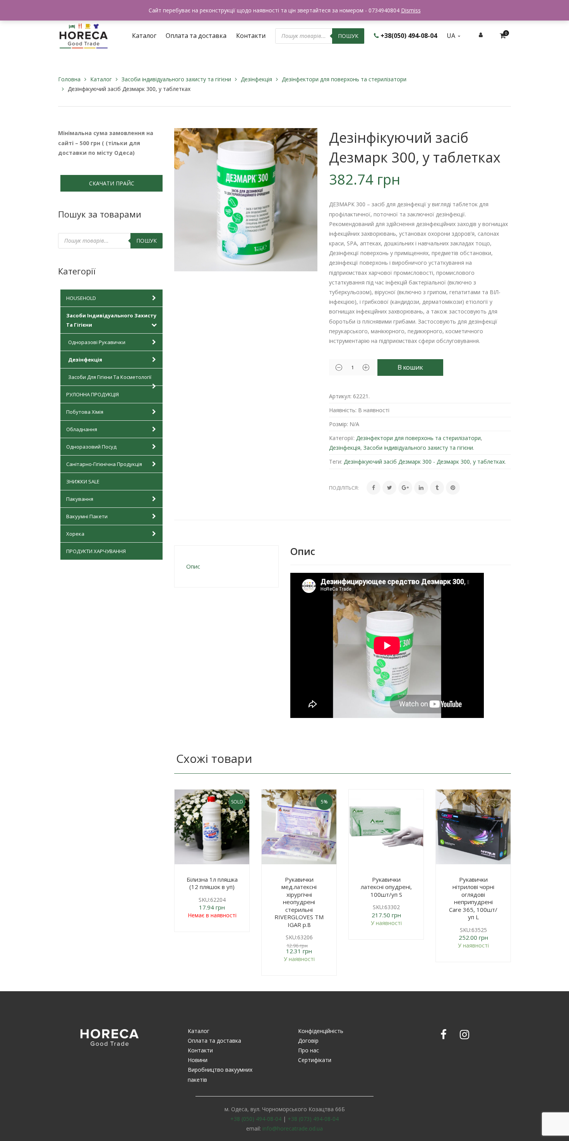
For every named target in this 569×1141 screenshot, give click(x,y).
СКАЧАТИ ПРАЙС (111, 183)
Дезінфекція (256, 79)
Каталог (101, 79)
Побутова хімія (84, 411)
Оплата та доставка (214, 1040)
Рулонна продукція (92, 394)
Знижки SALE (82, 481)
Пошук (348, 35)
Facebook (443, 1034)
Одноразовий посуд (91, 446)
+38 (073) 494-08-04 (313, 1118)
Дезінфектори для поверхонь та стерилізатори (344, 79)
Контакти (200, 1050)
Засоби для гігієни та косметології (109, 376)
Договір (308, 1040)
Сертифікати (314, 1060)
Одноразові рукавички (96, 342)
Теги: (335, 461)
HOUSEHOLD (81, 298)
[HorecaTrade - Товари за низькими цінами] (84, 35)
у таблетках (489, 461)
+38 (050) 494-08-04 (255, 1118)
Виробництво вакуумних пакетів (220, 1074)
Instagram (464, 1034)
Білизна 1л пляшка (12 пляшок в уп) (212, 883)
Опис (193, 566)
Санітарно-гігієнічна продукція (104, 464)
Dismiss (411, 10)
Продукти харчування (96, 551)
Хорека (75, 533)
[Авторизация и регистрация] (481, 34)
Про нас (308, 1050)
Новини (197, 1060)
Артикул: (340, 396)
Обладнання (81, 429)
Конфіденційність (320, 1031)
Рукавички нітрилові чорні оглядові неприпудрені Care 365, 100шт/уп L (473, 898)
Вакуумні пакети (87, 516)
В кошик (410, 367)
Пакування (79, 498)
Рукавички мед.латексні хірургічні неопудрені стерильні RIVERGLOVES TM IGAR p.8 (299, 902)
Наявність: (342, 410)
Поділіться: (344, 487)
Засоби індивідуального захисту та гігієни (176, 79)
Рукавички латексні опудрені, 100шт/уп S (386, 886)
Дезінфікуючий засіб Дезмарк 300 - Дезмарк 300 (407, 461)
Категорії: (342, 438)
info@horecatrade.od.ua (292, 1128)
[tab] (226, 566)
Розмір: (338, 424)
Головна (69, 79)
